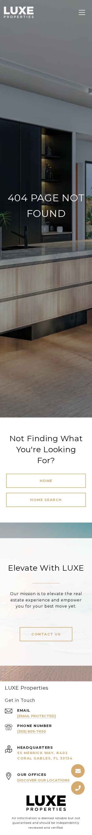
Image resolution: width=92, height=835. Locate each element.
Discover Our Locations (43, 780)
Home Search (46, 500)
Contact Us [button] (46, 634)
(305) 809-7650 (31, 731)
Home (46, 481)
